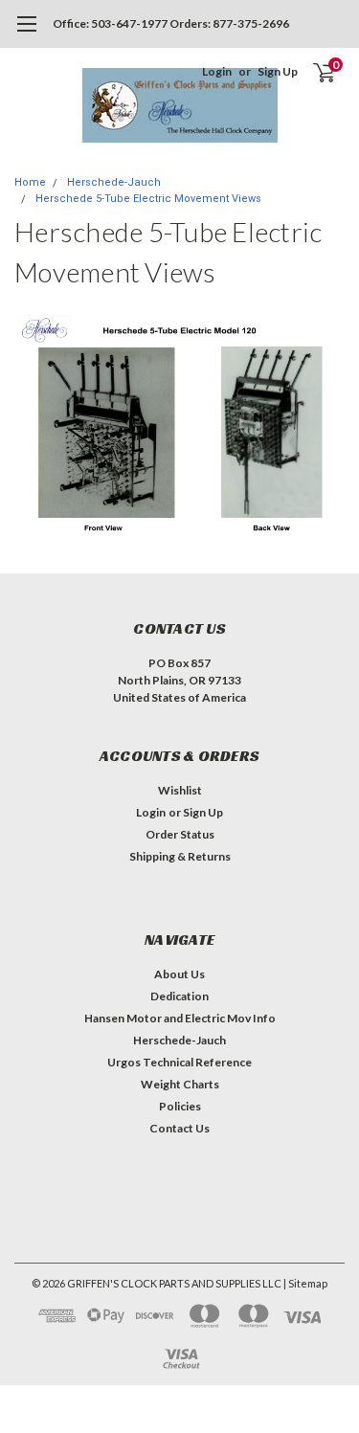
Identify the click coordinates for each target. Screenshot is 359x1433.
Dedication (179, 996)
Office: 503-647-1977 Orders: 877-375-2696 (171, 23)
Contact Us (179, 1128)
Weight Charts (180, 1084)
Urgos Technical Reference (179, 1062)
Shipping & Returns (180, 856)
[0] (312, 72)
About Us (179, 974)
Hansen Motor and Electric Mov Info (180, 1018)
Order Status (180, 834)
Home (30, 182)
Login (217, 71)
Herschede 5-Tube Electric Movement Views (148, 198)
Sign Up (278, 71)
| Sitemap (305, 1283)
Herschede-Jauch (114, 182)
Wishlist (180, 790)
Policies (180, 1106)
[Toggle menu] (26, 33)
